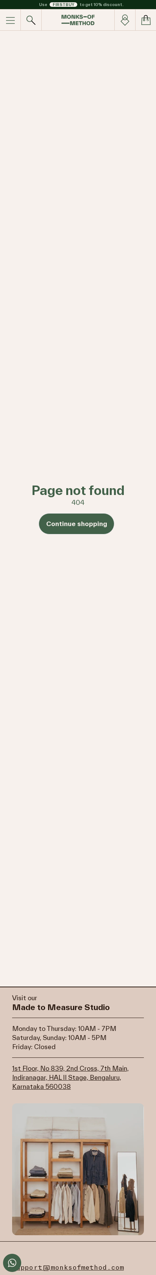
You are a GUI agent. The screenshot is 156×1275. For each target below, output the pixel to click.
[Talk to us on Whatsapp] (12, 1263)
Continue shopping (76, 523)
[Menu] (10, 19)
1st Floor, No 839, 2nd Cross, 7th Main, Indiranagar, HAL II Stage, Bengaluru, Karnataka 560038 (70, 1077)
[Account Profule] (124, 19)
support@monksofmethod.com (68, 1267)
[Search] (31, 19)
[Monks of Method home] (78, 20)
